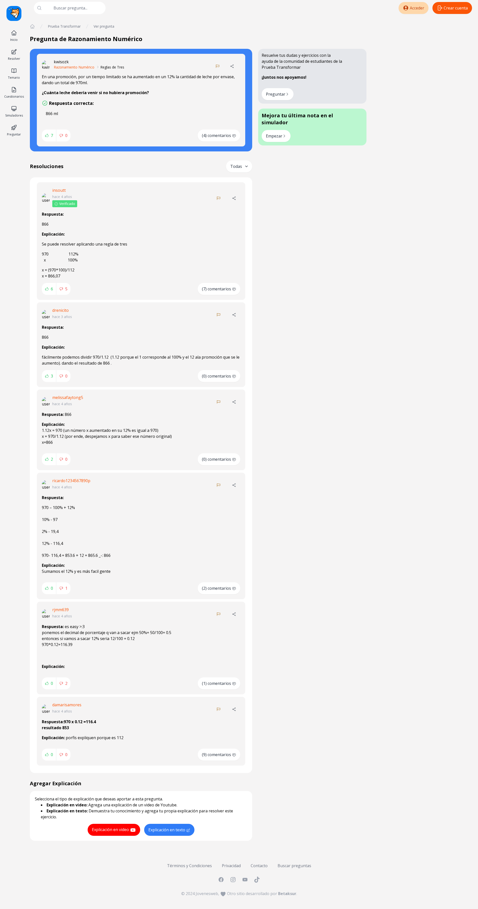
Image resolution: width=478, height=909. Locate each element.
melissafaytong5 (67, 397)
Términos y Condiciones (189, 865)
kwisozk (61, 62)
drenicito (60, 310)
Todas (236, 166)
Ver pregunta (104, 26)
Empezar (274, 136)
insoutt (59, 190)
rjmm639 (60, 609)
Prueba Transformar (64, 26)
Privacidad (231, 865)
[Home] (32, 26)
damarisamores (66, 705)
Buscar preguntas (294, 865)
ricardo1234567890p (71, 480)
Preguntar (275, 94)
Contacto (259, 865)
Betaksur (287, 893)
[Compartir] (232, 66)
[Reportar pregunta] (217, 66)
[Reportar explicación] (218, 198)
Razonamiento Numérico (74, 67)
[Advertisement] (422, 59)
